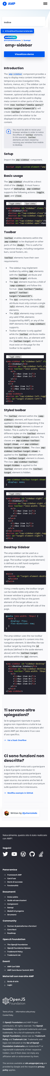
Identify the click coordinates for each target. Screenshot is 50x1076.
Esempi (27, 40)
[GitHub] (32, 854)
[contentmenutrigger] (23, 21)
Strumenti (11, 914)
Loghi (9, 985)
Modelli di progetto (15, 911)
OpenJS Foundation (14, 1022)
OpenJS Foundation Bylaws (18, 948)
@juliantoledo (29, 813)
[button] (45, 4)
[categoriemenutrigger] (17, 31)
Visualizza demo (24, 54)
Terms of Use (8, 1011)
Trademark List (14, 955)
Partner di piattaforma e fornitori (22, 926)
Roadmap (11, 933)
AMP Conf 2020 (13, 966)
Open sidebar (30, 204)
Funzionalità (12, 885)
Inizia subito (12, 897)
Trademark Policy (15, 951)
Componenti (12, 904)
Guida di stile (13, 981)
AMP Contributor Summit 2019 (20, 970)
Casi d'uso (11, 878)
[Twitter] (5, 854)
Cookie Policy (8, 1015)
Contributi (11, 929)
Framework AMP (14, 875)
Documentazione (12, 40)
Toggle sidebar (15, 204)
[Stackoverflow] (41, 854)
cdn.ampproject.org (34, 1063)
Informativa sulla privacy (25, 1011)
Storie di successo (15, 882)
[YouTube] (14, 854)
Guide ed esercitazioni (17, 900)
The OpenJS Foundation (17, 944)
